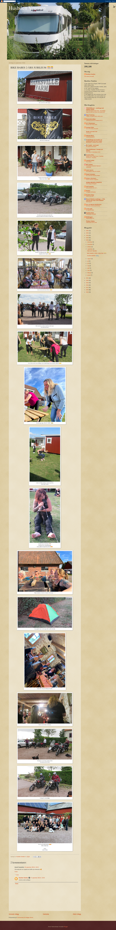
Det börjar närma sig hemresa (93, 205)
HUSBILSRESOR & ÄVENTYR (94, 182)
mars (88, 270)
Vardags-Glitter (90, 127)
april (88, 268)
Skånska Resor (90, 135)
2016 (87, 289)
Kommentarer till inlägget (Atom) (25, 917)
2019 (87, 282)
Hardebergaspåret (90, 137)
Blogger (66, 926)
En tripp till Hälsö (90, 210)
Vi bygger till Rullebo (91, 192)
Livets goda (89, 208)
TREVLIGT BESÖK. (92, 251)
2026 (87, 230)
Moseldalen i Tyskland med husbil (94, 142)
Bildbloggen (89, 217)
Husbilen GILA (90, 213)
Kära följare (88, 161)
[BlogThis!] (35, 857)
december (90, 242)
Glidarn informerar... (91, 178)
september (90, 249)
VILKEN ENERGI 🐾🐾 (93, 255)
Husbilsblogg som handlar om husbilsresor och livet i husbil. (94, 140)
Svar (17, 874)
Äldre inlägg (77, 914)
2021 (87, 278)
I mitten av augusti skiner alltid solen (94, 116)
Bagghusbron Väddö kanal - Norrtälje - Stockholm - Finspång (95, 157)
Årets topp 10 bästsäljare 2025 (93, 152)
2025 (87, 233)
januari (89, 275)
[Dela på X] (37, 857)
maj (88, 265)
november (90, 244)
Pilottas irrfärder (90, 221)
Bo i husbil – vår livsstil (92, 145)
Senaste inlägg (14, 914)
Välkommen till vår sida (91, 222)
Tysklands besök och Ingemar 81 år (94, 120)
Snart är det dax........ (90, 196)
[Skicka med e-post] (34, 857)
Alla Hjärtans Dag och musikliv (93, 171)
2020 (87, 280)
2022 (87, 240)
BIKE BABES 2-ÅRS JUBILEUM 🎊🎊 (96, 253)
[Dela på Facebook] (39, 857)
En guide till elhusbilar (91, 146)
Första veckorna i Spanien (92, 179)
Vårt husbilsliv (90, 186)
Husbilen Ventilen (27, 7)
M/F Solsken (89, 164)
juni (88, 263)
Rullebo (88, 190)
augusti (89, 258)
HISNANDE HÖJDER (91, 214)
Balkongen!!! (89, 201)
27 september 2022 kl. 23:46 (38, 877)
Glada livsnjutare (90, 174)
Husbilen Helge (90, 195)
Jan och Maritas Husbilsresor (93, 204)
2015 (87, 292)
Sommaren (88, 132)
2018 (87, 285)
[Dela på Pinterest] (40, 857)
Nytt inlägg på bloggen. (91, 183)
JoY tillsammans (90, 123)
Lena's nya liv (89, 170)
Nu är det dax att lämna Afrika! (93, 175)
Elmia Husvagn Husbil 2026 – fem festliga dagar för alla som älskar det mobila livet (95, 111)
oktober (89, 246)
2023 (87, 237)
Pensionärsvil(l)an (91, 119)
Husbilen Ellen (90, 155)
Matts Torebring (90, 115)
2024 (87, 235)
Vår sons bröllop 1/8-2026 (92, 128)
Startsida (46, 914)
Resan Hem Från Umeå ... (92, 124)
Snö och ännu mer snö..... (92, 188)
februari (89, 272)
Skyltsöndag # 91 (90, 218)
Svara (16, 871)
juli (88, 261)
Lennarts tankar (90, 160)
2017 (87, 287)
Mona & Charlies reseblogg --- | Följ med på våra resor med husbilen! (95, 199)
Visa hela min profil (89, 76)
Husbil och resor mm (91, 131)
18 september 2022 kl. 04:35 (32, 867)
